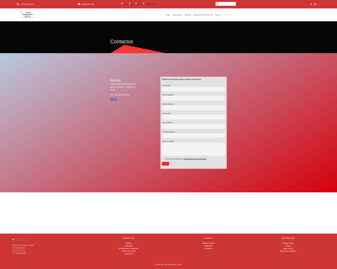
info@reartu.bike (87, 4)
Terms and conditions (288, 251)
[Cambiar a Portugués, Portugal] (150, 4)
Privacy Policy (288, 243)
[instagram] (315, 4)
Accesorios (128, 254)
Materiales (208, 246)
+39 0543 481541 (27, 4)
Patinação (129, 246)
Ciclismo (128, 243)
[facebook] (311, 4)
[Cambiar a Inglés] (132, 4)
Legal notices (288, 248)
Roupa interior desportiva (128, 248)
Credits (179, 264)
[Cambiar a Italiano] (125, 4)
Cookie (288, 246)
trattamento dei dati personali (195, 159)
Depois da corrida (129, 251)
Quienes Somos (208, 243)
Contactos (208, 248)
